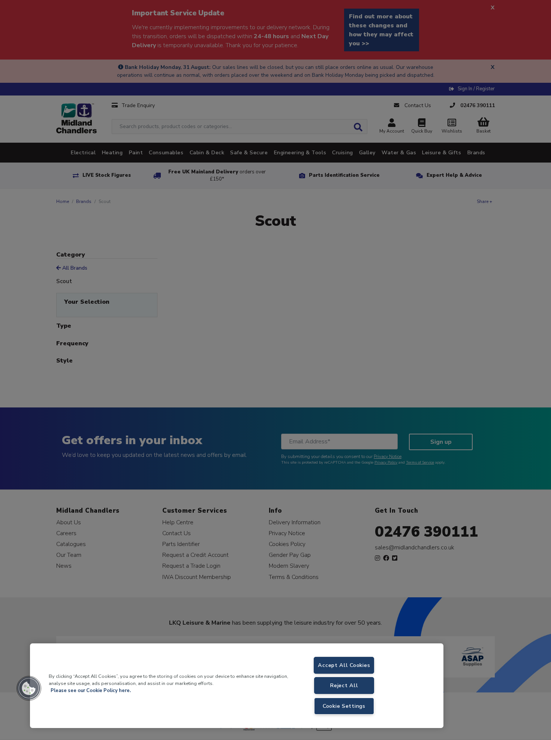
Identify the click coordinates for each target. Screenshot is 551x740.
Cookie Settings (344, 706)
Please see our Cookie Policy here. (91, 690)
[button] (29, 688)
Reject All (344, 685)
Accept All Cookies (344, 665)
